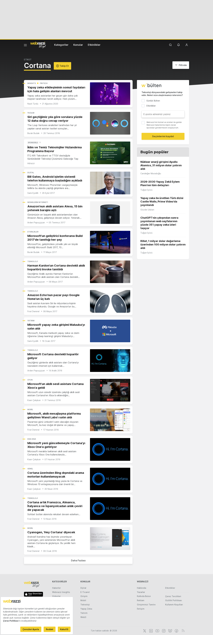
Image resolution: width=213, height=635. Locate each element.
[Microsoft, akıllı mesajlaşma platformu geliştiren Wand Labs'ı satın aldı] (110, 420)
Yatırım (30, 321)
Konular (78, 44)
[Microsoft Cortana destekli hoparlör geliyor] (110, 360)
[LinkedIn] (150, 630)
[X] (144, 630)
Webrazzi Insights (61, 592)
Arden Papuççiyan (36, 222)
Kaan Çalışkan (34, 400)
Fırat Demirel (33, 311)
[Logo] (38, 44)
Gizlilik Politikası (173, 600)
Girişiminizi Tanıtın (146, 604)
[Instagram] (163, 630)
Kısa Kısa (31, 439)
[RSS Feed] (182, 630)
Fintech (44, 83)
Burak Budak (33, 133)
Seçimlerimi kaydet (163, 136)
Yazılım (30, 113)
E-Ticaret (85, 592)
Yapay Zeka (86, 609)
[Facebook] (176, 630)
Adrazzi (31, 163)
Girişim (84, 596)
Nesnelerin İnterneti (37, 202)
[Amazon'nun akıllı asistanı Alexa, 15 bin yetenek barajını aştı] (110, 212)
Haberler (56, 588)
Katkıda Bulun (144, 596)
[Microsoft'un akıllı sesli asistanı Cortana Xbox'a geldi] (110, 390)
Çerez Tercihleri (173, 596)
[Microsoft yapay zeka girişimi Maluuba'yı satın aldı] (110, 331)
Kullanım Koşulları (174, 604)
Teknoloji (32, 261)
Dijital (30, 172)
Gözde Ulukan (147, 209)
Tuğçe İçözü (146, 190)
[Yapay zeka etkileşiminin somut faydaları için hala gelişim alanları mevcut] (110, 93)
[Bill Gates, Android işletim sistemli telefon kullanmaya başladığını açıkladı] (110, 183)
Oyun (30, 380)
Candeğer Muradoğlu (150, 173)
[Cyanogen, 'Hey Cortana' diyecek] (110, 538)
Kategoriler (61, 44)
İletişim (140, 609)
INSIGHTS (31, 83)
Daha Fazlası (78, 560)
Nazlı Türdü (32, 103)
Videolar (56, 596)
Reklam (140, 600)
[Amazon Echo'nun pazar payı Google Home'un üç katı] (110, 301)
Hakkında (141, 588)
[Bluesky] (170, 630)
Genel (30, 469)
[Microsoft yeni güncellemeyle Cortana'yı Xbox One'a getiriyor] (110, 449)
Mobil (30, 409)
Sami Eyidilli (32, 193)
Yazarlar (141, 592)
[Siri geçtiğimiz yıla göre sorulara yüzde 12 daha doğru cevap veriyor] (110, 123)
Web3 (83, 617)
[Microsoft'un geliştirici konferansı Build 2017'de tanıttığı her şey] (110, 242)
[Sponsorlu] (110, 153)
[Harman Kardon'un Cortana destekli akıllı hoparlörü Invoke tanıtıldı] (110, 271)
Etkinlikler (94, 44)
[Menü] (25, 45)
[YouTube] (157, 630)
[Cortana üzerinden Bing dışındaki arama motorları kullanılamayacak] (110, 479)
